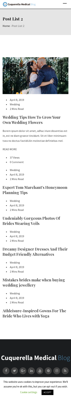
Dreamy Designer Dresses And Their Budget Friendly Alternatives (35, 251)
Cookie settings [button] (28, 392)
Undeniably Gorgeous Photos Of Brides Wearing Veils (31, 221)
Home (6, 26)
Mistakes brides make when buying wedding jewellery (34, 282)
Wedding (15, 104)
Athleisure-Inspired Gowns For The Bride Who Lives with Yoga (34, 313)
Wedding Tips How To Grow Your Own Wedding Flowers (32, 120)
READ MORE (10, 149)
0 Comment (17, 162)
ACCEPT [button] (47, 392)
